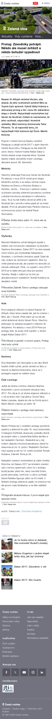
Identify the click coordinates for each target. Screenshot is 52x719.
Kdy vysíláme (23, 36)
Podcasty (7, 652)
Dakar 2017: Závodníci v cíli (30, 566)
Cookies (6, 709)
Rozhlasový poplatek (38, 638)
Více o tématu (11, 536)
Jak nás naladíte (35, 617)
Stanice (6, 625)
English (5, 711)
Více (39, 36)
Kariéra (30, 629)
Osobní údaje (19, 709)
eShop (5, 629)
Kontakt (31, 634)
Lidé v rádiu (33, 625)
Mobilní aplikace (10, 656)
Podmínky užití (34, 709)
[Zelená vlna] (26, 20)
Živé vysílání (8, 643)
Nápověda (32, 621)
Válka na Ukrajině (11, 617)
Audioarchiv (8, 647)
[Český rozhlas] (10, 3)
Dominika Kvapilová (32, 511)
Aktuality (6, 36)
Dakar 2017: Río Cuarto (27, 580)
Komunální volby (11, 621)
